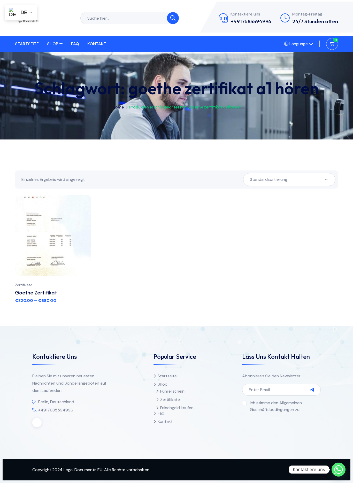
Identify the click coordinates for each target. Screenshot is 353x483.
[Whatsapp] (339, 470)
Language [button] (298, 43)
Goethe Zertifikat (36, 292)
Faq (75, 43)
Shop (52, 43)
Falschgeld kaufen (177, 407)
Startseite (27, 43)
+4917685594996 (251, 21)
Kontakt (96, 43)
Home (118, 107)
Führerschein (172, 391)
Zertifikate (23, 285)
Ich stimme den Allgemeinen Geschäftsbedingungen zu (276, 406)
